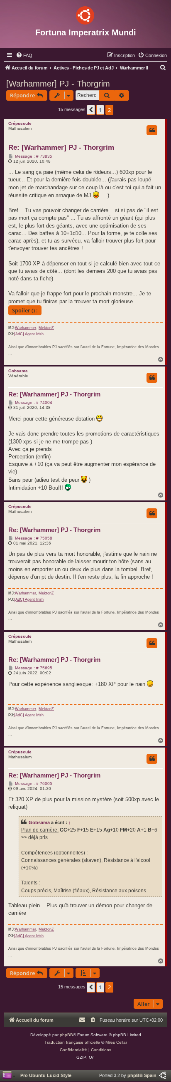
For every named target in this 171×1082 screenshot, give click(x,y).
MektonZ (46, 328)
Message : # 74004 (33, 402)
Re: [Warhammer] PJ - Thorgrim (61, 147)
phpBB (66, 1034)
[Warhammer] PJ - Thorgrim (58, 83)
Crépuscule (20, 123)
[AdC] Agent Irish (29, 334)
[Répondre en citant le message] (152, 130)
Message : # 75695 (33, 668)
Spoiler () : (25, 310)
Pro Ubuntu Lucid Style (45, 1075)
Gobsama (18, 371)
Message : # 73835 (33, 156)
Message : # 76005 (33, 783)
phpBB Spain (141, 1075)
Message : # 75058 (33, 538)
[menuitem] (24, 55)
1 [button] (100, 110)
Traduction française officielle (72, 1042)
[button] (91, 110)
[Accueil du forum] (85, 13)
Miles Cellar (116, 1042)
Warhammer (25, 328)
